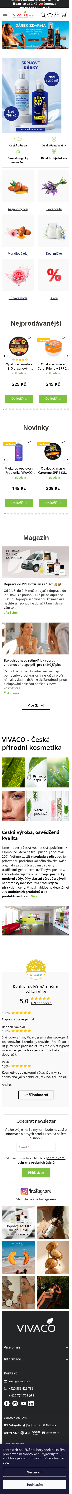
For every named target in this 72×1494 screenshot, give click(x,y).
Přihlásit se (35, 1170)
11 (39, 409)
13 (46, 409)
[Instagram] (15, 1396)
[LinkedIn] (31, 1396)
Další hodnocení (34, 1092)
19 (65, 409)
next (64, 356)
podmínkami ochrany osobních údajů (40, 1158)
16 (55, 409)
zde (5, 1462)
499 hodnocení (40, 996)
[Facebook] (7, 1396)
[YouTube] (23, 1396)
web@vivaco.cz (19, 1374)
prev (4, 356)
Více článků (34, 703)
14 (49, 409)
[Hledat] (43, 14)
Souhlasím (34, 1484)
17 (59, 409)
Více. (34, 891)
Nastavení (34, 1472)
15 (52, 409)
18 (62, 409)
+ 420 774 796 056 (21, 1388)
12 (42, 409)
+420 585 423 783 (21, 1381)
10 (36, 409)
